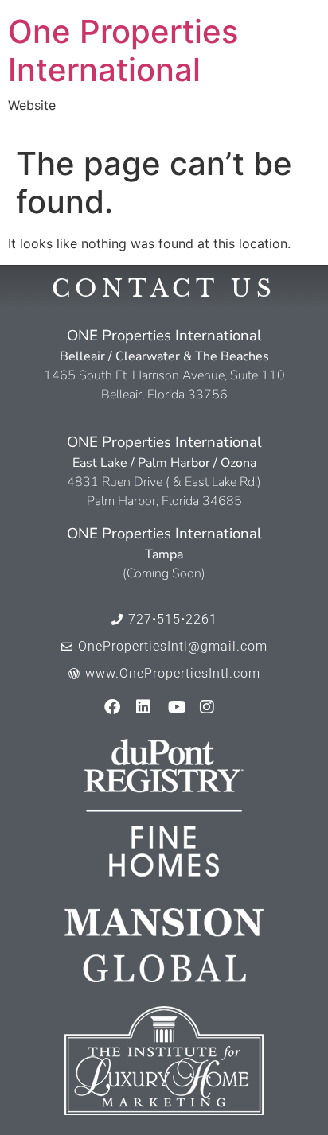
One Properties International (123, 50)
